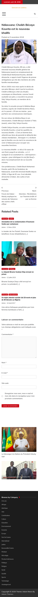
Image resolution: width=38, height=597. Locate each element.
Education (5, 523)
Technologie (5, 581)
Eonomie (4, 530)
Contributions (6, 515)
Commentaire (7, 334)
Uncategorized (6, 584)
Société (4, 573)
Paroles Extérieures (8, 559)
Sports (4, 577)
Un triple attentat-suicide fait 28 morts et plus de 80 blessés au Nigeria (19, 299)
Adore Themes (7, 594)
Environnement (6, 526)
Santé (3, 570)
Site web (5, 383)
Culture (4, 519)
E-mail (5, 373)
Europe (4, 533)
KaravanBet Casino (8, 548)
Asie (3, 512)
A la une (4, 218)
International (13, 294)
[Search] (34, 14)
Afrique (4, 504)
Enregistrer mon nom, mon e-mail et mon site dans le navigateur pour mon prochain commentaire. (20, 396)
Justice (11, 218)
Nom (4, 362)
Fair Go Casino (6, 537)
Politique (12, 269)
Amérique (5, 508)
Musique (4, 552)
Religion (4, 566)
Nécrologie (5, 555)
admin (4, 227)
